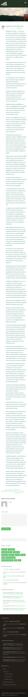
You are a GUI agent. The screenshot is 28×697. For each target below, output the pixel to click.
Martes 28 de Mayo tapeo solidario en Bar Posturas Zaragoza (14, 609)
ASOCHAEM (4, 549)
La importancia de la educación (10, 572)
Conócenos (6, 671)
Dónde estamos (9, 674)
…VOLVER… (6, 569)
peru (3, 557)
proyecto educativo (10, 557)
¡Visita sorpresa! (21, 605)
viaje (15, 560)
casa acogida (11, 549)
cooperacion (16, 552)
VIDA (19, 560)
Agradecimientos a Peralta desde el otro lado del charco (13, 597)
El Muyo (17, 554)
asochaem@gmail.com (11, 695)
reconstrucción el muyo (7, 560)
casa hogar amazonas (6, 552)
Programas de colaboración (10, 684)
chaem (12, 28)
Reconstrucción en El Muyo (10, 576)
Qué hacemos (8, 676)
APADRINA (19, 28)
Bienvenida (6, 580)
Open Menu (25, 2)
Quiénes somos (8, 679)
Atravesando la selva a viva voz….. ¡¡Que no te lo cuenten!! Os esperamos (14, 602)
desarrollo (4, 554)
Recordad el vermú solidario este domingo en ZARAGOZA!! (13, 593)
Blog (4, 669)
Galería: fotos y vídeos (8, 682)
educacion (11, 554)
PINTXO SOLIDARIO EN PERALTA (12, 582)
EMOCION (23, 554)
